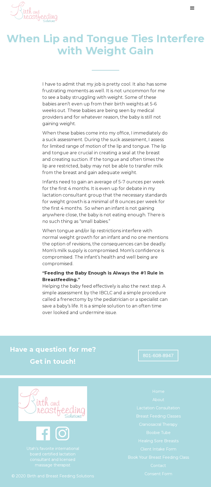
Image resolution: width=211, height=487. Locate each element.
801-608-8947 (158, 355)
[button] (192, 8)
